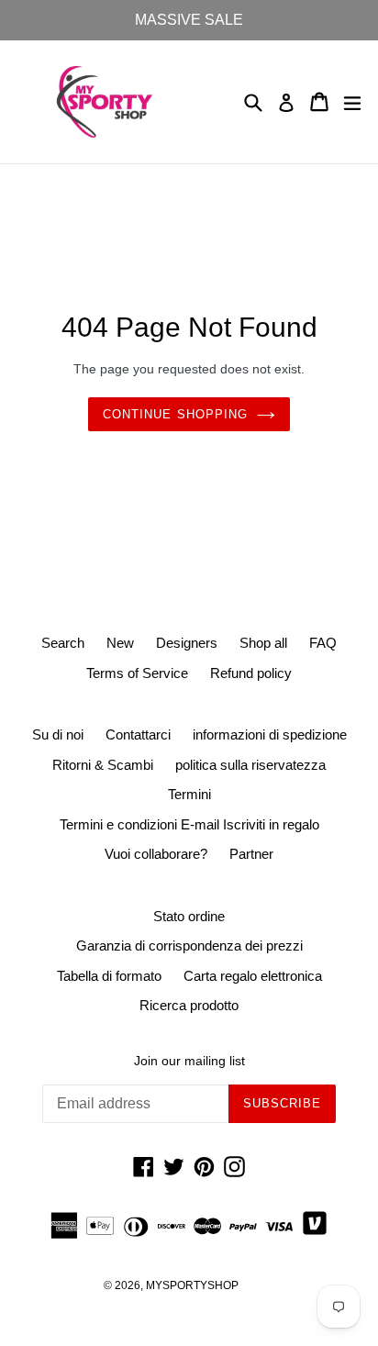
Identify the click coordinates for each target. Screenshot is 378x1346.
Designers (186, 643)
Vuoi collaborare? (156, 854)
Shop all (263, 643)
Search (62, 643)
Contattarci (138, 734)
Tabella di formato (109, 976)
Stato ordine (189, 916)
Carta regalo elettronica (252, 976)
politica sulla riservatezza (250, 765)
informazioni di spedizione (270, 734)
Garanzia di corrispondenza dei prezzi (189, 945)
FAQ (323, 643)
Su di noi (57, 734)
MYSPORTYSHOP (192, 1285)
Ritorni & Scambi (102, 765)
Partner (251, 854)
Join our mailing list (189, 1060)
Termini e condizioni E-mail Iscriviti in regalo (189, 824)
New (120, 643)
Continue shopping (175, 414)
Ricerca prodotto (189, 1005)
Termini (189, 794)
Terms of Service (137, 673)
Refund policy (251, 673)
